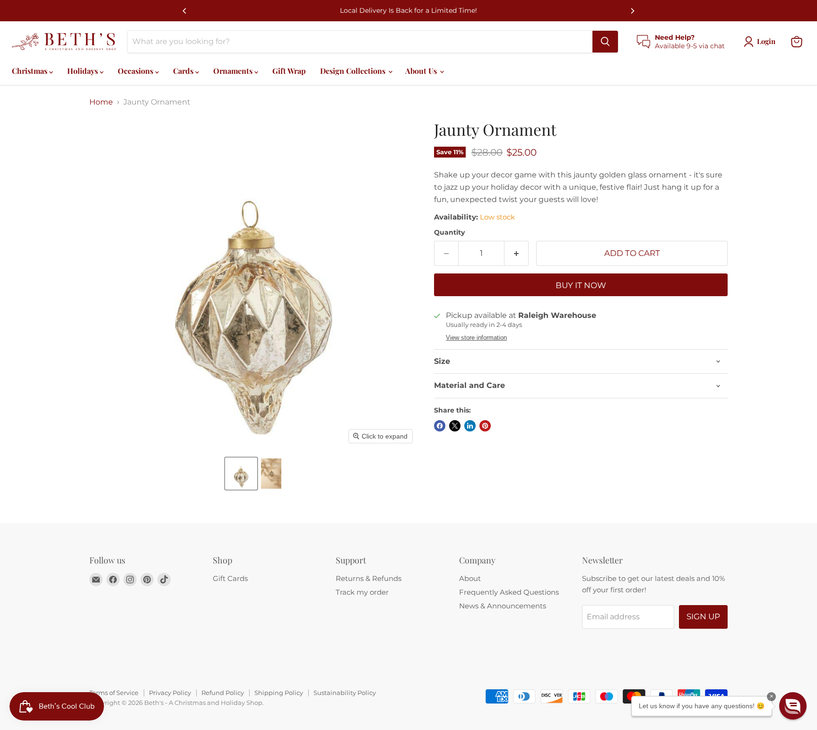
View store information (476, 337)
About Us (422, 71)
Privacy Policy (170, 692)
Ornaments (233, 71)
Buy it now (581, 285)
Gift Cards (230, 578)
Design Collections (353, 71)
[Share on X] (455, 425)
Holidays (83, 71)
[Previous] (184, 10)
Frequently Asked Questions (509, 592)
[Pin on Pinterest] (485, 425)
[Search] (605, 42)
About (470, 578)
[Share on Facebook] (439, 425)
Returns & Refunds (368, 578)
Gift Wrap (289, 71)
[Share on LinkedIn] (470, 425)
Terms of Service (114, 692)
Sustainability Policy (344, 692)
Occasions (136, 71)
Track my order (362, 592)
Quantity (449, 232)
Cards (184, 71)
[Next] (632, 10)
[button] (241, 473)
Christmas (30, 71)
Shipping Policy (278, 692)
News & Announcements (502, 605)
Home (101, 102)
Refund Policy (222, 692)
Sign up (703, 616)
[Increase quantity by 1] (516, 253)
